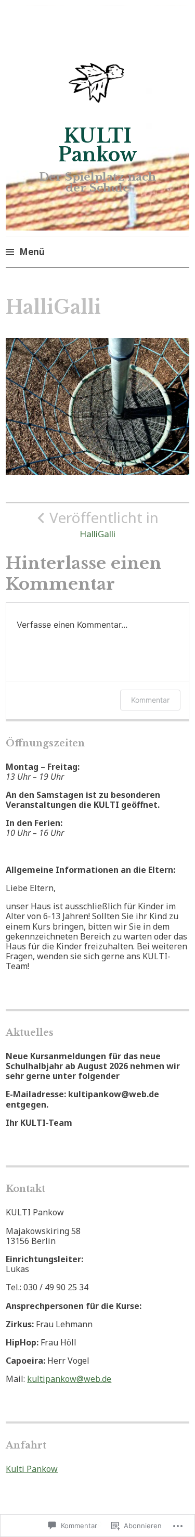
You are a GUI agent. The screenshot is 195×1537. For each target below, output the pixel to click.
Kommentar (150, 699)
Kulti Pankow (32, 1469)
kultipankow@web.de (69, 1378)
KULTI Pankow (97, 145)
